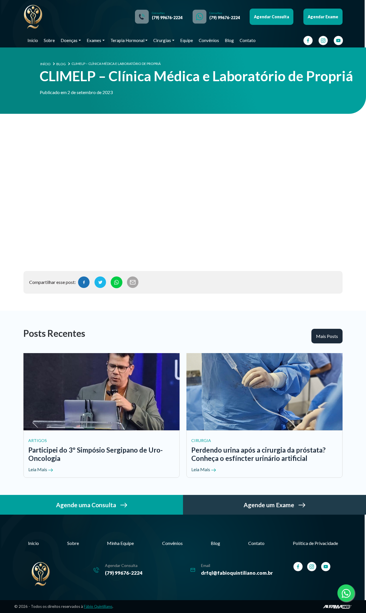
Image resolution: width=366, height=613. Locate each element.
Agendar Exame (323, 16)
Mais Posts (327, 336)
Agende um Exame (269, 504)
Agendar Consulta (271, 16)
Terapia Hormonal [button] (127, 40)
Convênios (209, 40)
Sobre (49, 40)
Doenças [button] (69, 40)
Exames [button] (94, 40)
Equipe (186, 40)
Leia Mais (38, 469)
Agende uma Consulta (86, 504)
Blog (229, 40)
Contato (248, 40)
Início (32, 40)
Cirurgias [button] (162, 40)
